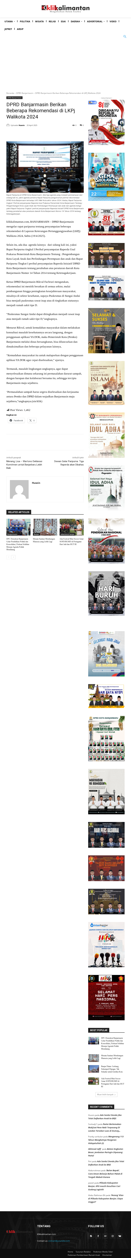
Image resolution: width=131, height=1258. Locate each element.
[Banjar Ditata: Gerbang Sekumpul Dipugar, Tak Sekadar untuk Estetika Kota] (93, 1069)
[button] (125, 37)
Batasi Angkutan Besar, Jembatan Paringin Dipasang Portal (105, 1152)
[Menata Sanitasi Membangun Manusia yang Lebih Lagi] (45, 527)
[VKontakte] (120, 1236)
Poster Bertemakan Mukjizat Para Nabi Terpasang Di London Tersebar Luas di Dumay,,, (104, 1127)
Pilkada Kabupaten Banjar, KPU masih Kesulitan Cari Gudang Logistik (104, 1186)
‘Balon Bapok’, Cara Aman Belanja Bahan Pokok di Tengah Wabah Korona (105, 1173)
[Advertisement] (65, 64)
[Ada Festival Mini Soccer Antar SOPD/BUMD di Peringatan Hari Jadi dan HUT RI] (72, 527)
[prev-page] (8, 557)
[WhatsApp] (52, 133)
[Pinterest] (45, 133)
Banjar (36, 534)
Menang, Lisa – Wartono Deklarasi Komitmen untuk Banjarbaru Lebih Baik (24, 464)
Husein (22, 125)
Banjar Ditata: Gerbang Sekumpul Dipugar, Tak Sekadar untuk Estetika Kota (112, 1069)
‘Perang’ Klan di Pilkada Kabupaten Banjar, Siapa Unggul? (105, 1198)
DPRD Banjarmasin (24, 93)
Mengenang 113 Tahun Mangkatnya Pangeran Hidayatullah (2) (105, 1140)
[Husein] (8, 125)
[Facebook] (30, 133)
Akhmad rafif (94, 1148)
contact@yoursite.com (59, 1240)
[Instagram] (112, 1236)
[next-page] (13, 557)
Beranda (10, 93)
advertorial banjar (67, 534)
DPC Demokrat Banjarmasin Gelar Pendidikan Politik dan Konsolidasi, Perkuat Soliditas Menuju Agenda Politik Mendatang (17, 544)
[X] (38, 133)
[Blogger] (91, 1236)
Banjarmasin (12, 534)
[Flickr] (105, 1236)
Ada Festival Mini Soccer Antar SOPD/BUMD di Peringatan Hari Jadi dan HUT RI (72, 541)
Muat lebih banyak (105, 1094)
